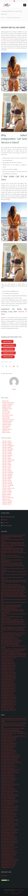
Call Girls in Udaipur (6, 464)
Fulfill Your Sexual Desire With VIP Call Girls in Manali (13, 621)
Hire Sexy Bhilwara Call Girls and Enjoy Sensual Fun (12, 650)
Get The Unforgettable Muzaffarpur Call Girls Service (13, 633)
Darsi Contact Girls (7, 40)
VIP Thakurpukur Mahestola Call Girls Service (11, 762)
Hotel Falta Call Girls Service (7, 774)
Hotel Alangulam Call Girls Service (8, 697)
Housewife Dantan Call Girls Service (9, 842)
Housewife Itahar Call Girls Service (9, 743)
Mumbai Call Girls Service (8, 402)
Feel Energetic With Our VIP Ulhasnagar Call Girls (12, 609)
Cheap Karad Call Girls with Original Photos (11, 584)
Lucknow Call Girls (6, 423)
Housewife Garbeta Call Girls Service (9, 847)
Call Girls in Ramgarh (7, 475)
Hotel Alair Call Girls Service (7, 692)
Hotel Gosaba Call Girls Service (8, 775)
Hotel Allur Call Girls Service (7, 707)
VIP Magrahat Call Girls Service (8, 753)
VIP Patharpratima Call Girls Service (9, 759)
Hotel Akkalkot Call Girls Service (8, 690)
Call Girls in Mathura (7, 461)
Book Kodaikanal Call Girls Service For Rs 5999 (11, 563)
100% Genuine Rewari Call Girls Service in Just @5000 (13, 535)
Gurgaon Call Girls (8, 349)
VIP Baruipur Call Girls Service (7, 765)
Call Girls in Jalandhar (7, 455)
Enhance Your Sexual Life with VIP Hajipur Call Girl (12, 590)
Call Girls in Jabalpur (7, 444)
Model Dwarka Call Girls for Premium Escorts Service (13, 724)
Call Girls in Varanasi (7, 442)
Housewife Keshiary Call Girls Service (9, 825)
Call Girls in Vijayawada (7, 449)
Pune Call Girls (5, 413)
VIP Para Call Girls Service (7, 787)
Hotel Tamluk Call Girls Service (8, 803)
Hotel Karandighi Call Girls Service (8, 746)
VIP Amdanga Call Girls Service (8, 866)
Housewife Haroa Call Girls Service (9, 858)
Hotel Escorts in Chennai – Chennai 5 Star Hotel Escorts (13, 736)
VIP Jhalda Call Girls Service (7, 782)
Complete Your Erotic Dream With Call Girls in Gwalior (13, 587)
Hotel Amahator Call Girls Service (8, 709)
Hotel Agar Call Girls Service (7, 671)
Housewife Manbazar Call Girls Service (10, 784)
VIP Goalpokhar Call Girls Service (8, 739)
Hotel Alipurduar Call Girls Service (8, 704)
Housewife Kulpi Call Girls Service (8, 750)
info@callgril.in (5, 522)
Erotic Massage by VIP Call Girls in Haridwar (11, 606)
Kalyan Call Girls (6, 499)
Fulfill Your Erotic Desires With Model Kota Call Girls (12, 619)
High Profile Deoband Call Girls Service (10, 638)
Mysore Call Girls (6, 432)
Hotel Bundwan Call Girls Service (8, 780)
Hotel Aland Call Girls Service (7, 694)
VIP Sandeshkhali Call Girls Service (9, 836)
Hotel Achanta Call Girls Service (8, 666)
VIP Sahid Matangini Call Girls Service (9, 800)
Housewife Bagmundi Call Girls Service (10, 806)
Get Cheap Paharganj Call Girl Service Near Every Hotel (13, 627)
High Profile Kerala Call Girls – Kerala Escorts (11, 641)
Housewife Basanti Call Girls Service (9, 766)
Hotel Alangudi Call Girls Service (8, 695)
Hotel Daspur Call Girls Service (8, 844)
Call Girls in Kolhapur (7, 471)
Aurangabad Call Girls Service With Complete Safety (13, 542)
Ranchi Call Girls (6, 418)
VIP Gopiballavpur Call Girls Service (9, 850)
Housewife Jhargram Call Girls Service (9, 823)
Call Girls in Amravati (7, 483)
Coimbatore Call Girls (7, 421)
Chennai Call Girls (6, 426)
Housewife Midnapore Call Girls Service (10, 829)
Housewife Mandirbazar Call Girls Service (10, 755)
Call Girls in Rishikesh (7, 501)
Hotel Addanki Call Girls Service (8, 669)
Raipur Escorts (5, 430)
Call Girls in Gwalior (6, 447)
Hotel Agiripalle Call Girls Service (8, 672)
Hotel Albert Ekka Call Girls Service (9, 701)
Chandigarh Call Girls (7, 408)
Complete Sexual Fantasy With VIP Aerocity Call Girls (13, 586)
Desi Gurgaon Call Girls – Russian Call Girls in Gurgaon (13, 589)
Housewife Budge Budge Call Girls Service (10, 769)
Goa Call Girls (5, 410)
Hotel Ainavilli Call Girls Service (8, 675)
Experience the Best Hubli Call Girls (9, 608)
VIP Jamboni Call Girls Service (7, 822)
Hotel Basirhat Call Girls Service (8, 851)
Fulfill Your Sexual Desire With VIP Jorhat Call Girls (12, 622)
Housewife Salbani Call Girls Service (9, 809)
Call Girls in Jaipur (6, 412)
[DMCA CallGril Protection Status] (5, 880)
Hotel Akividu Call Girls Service (8, 688)
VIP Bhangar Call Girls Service (7, 768)
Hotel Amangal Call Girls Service (8, 710)
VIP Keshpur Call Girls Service (7, 826)
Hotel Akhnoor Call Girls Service (8, 687)
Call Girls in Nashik (6, 441)
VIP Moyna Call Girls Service (7, 793)
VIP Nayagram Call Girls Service (8, 834)
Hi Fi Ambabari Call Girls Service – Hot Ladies (11, 636)
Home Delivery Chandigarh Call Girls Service (11, 652)
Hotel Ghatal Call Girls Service (8, 848)
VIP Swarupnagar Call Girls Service (9, 838)
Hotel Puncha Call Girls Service (8, 788)
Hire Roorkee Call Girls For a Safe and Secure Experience (14, 649)
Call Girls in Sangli (6, 458)
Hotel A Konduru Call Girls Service (8, 657)
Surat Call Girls (5, 427)
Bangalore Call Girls (8, 353)
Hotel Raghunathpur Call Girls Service (9, 791)
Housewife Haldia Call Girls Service (9, 816)
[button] (24, 5)
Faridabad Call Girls (6, 429)
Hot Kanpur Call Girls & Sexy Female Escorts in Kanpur (13, 656)
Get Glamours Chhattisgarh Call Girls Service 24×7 (12, 628)
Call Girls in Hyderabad (7, 404)
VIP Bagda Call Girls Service (7, 867)
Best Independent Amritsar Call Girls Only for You (12, 548)
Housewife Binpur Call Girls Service (9, 839)
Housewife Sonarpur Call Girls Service (9, 761)
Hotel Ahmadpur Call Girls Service (8, 673)
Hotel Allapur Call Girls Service (8, 706)
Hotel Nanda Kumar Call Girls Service (9, 794)
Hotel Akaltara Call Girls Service (8, 685)
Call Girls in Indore (6, 489)
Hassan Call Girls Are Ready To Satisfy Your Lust (12, 634)
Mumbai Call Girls (8, 356)
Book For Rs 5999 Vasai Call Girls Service (10, 555)
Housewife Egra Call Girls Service (8, 815)
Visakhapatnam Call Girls (8, 419)
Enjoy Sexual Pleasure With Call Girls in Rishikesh (12, 593)
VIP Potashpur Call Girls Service (8, 798)
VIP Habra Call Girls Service (7, 857)
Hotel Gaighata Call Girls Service (8, 855)
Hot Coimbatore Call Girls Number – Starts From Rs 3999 (13, 654)
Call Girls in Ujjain (6, 463)
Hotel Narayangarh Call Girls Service (9, 832)
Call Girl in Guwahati (7, 491)
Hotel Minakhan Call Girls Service (8, 863)
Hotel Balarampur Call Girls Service (9, 778)
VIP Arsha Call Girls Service (7, 804)
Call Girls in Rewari (6, 467)
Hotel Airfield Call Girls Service (8, 679)
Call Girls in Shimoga (7, 450)
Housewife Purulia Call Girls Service (9, 790)
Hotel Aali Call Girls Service (7, 659)
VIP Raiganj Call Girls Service (7, 747)
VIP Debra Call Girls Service (7, 845)
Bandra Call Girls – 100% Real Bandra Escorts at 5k (12, 543)
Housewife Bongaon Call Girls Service (9, 853)
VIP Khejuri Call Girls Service (7, 817)
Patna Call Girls (5, 416)
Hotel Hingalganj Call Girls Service (8, 861)
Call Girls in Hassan (6, 480)
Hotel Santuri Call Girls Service (8, 763)
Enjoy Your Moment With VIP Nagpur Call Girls (11, 605)
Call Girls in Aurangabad (8, 445)
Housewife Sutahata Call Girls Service (9, 801)
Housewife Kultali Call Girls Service (9, 752)
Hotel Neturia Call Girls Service (8, 785)
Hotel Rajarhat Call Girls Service (8, 864)
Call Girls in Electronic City (8, 488)
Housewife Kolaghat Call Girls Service (9, 819)
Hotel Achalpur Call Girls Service (8, 665)
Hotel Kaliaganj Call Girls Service (8, 744)
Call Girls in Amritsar (7, 453)
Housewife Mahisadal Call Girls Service (10, 820)
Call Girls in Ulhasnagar (7, 497)
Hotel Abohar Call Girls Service (8, 662)
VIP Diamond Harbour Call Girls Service (10, 772)
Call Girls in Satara (6, 456)
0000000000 (5, 519)
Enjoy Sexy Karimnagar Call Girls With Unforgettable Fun (13, 595)
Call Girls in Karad (6, 478)
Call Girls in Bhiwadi (7, 502)
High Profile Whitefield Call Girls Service (10, 643)
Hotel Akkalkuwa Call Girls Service (8, 691)
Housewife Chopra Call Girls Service (9, 737)
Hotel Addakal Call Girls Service (8, 668)
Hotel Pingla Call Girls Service (7, 835)
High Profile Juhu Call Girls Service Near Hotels (11, 640)
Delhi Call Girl (5, 401)
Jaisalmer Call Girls (6, 494)
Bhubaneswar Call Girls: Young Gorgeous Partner (12, 549)
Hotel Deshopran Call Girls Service (9, 813)
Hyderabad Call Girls (8, 345)
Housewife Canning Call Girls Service (9, 771)
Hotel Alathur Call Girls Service (8, 700)
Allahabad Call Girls (6, 504)
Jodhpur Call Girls (6, 496)
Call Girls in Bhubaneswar (8, 460)
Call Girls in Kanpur (6, 493)
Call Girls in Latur (6, 486)
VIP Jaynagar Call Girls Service (8, 777)
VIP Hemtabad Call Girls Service (8, 740)
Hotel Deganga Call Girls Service (8, 854)
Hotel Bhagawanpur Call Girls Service (9, 810)
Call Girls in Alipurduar (7, 474)
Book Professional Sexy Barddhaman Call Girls (11, 564)
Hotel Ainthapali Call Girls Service (8, 676)
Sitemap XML (4, 875)
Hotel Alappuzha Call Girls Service (8, 698)
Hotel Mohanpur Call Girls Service (8, 831)
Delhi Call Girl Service (19, 890)
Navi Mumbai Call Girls (7, 415)
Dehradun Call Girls (6, 424)
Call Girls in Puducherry (7, 472)
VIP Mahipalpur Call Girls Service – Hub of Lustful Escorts (14, 723)
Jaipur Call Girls (7, 341)
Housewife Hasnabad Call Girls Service (10, 860)
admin (14, 389)
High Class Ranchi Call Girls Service (9, 637)
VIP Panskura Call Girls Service (8, 797)
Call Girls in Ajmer (6, 469)
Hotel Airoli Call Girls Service (7, 682)
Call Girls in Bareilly (6, 452)
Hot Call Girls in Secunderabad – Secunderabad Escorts (13, 653)
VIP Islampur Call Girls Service (7, 742)
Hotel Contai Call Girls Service (7, 812)
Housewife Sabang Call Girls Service (9, 807)
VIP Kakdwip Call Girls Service (7, 749)
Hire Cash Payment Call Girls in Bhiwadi (10, 644)
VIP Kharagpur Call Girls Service (8, 828)
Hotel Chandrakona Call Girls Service (9, 841)
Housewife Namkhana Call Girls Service (10, 758)
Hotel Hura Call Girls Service (7, 781)
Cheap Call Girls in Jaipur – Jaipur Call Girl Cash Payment (13, 580)
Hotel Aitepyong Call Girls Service (8, 684)
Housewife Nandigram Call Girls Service (10, 796)
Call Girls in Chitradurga (7, 485)
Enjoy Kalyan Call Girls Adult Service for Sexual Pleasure (14, 592)
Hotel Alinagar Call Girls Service (8, 703)
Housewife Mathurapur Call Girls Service (10, 756)
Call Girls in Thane (6, 466)
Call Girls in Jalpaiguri (7, 477)
